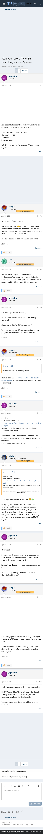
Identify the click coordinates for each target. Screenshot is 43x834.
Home (32, 825)
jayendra (7, 66)
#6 (41, 413)
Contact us (6, 825)
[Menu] (3, 4)
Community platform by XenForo (21, 832)
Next (24, 71)
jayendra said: (8, 366)
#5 (41, 360)
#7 (41, 466)
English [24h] (6, 822)
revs (10, 259)
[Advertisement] (21, 34)
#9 (41, 597)
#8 (41, 545)
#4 (41, 307)
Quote (39, 152)
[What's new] (34, 4)
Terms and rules (17, 825)
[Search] (39, 4)
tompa (12, 206)
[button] (4, 786)
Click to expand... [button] (22, 492)
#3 (41, 269)
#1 (41, 86)
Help (26, 825)
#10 (40, 682)
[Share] (37, 85)
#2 (41, 216)
